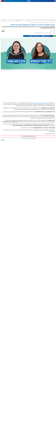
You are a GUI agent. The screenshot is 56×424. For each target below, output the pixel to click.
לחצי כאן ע (52, 133)
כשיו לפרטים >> (46, 133)
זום (34, 32)
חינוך (52, 32)
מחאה (46, 32)
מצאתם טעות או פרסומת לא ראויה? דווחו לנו (27, 138)
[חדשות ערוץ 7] (28, 0)
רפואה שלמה (50, 22)
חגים (42, 32)
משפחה (49, 32)
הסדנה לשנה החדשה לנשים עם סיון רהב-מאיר (39, 103)
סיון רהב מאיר (38, 32)
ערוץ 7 (53, 22)
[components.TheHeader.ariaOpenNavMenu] (47, 0)
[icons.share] (1, 1)
